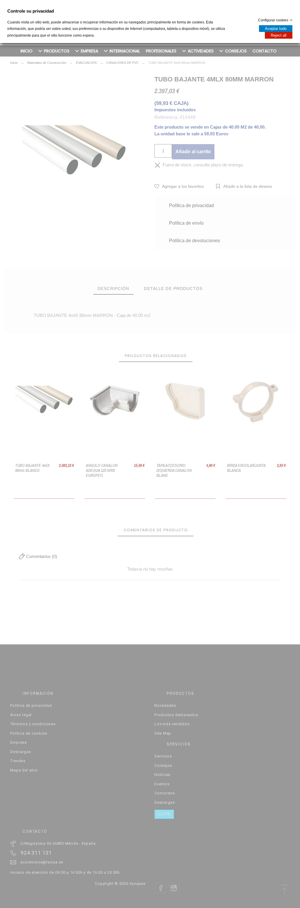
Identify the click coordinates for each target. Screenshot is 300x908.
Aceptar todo (276, 28)
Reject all (279, 35)
